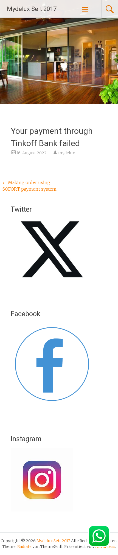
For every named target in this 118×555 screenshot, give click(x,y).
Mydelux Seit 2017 (32, 8)
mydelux (66, 152)
